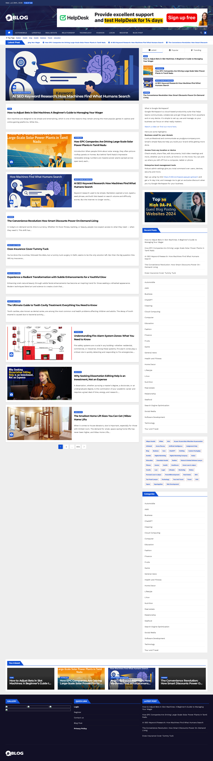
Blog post (138, 33)
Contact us (79, 718)
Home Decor (78, 412)
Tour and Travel (151, 429)
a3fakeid (149, 446)
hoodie (36, 38)
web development (173, 484)
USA (196, 479)
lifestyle (172, 470)
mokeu (191, 470)
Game (145, 56)
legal (163, 470)
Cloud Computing (152, 312)
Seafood (148, 400)
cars (164, 451)
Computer (149, 317)
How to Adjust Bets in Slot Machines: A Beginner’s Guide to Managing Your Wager (55, 112)
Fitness (148, 465)
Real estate (51, 33)
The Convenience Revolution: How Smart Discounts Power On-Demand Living (52, 220)
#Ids (168, 441)
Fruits (147, 341)
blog (30, 38)
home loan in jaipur (189, 465)
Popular (174, 50)
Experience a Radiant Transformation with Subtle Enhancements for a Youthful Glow (56, 277)
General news (151, 353)
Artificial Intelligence (175, 446)
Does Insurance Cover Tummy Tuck (44, 96)
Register (124, 33)
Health (25, 38)
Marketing (182, 470)
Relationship (68, 33)
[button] (201, 33)
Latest (153, 50)
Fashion (100, 33)
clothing (181, 451)
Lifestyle (36, 33)
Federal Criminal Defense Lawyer (191, 460)
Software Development (155, 417)
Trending (197, 50)
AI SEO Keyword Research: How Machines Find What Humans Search (130, 683)
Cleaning (148, 306)
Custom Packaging (194, 451)
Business (43, 38)
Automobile (21, 33)
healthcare (175, 465)
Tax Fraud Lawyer (152, 479)
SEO (196, 474)
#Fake (161, 441)
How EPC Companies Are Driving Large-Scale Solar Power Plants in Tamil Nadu (81, 683)
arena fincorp (160, 446)
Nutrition (149, 382)
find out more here (168, 127)
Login (112, 33)
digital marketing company (178, 455)
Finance (148, 335)
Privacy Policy (80, 728)
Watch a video (151, 127)
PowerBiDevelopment (172, 474)
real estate (187, 474)
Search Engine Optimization (164, 80)
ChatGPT (148, 300)
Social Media (150, 411)
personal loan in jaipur (153, 474)
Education (78, 372)
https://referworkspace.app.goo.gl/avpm (181, 177)
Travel (50, 38)
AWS (147, 288)
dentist (148, 455)
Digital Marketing (160, 455)
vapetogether (158, 484)
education (57, 38)
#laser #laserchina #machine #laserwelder (188, 441)
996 (78, 447)
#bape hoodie (150, 441)
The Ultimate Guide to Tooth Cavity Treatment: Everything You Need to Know (52, 305)
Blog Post (78, 723)
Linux (147, 376)
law (156, 470)
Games (157, 465)
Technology (86, 33)
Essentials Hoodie (162, 460)
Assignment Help (191, 446)
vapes (148, 484)
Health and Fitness (21, 92)
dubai (193, 455)
